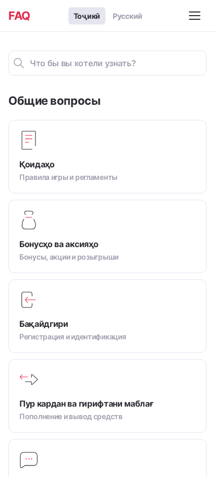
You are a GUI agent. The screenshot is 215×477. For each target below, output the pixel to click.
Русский (127, 15)
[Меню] (196, 15)
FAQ (19, 15)
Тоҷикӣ (87, 15)
